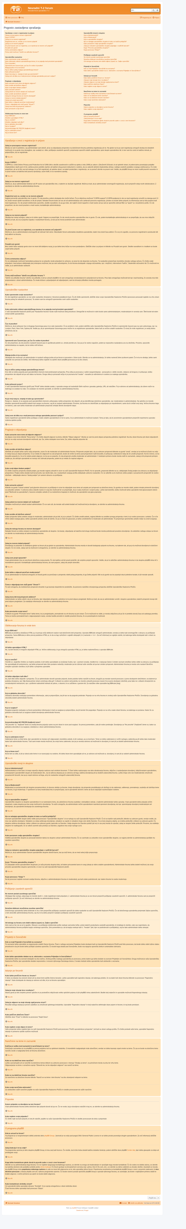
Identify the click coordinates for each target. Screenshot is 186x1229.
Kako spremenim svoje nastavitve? (16, 59)
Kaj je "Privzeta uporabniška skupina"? (96, 48)
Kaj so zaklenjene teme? (13, 130)
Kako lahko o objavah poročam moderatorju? (20, 102)
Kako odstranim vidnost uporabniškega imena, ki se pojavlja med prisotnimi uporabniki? (33, 61)
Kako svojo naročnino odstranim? (95, 100)
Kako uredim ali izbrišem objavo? (16, 85)
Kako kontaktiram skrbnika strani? (95, 122)
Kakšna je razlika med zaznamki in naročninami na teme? (103, 93)
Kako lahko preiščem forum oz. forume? (97, 78)
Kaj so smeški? (10, 120)
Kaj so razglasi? (10, 126)
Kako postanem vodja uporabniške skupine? (98, 43)
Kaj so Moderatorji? (90, 37)
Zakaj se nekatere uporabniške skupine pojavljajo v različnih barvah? (106, 46)
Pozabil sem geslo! (11, 48)
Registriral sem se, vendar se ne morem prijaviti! (21, 41)
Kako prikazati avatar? (12, 72)
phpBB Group (49, 1136)
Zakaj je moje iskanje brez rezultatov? (96, 80)
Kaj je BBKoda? (10, 115)
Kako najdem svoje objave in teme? (95, 86)
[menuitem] (21, 17)
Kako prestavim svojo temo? (14, 108)
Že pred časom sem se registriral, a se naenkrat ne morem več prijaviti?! (29, 46)
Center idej (131, 1150)
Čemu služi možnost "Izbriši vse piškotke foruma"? (22, 52)
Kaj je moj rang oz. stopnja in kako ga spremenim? (21, 74)
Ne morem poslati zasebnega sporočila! (97, 57)
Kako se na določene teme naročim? (96, 95)
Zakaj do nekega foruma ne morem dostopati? (20, 96)
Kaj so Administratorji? (91, 35)
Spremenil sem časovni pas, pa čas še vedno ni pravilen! (24, 65)
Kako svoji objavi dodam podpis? (16, 87)
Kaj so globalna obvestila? (13, 124)
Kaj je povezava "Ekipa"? (92, 50)
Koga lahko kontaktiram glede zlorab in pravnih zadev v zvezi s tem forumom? (109, 120)
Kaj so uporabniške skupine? (93, 39)
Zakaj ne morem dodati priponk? (15, 98)
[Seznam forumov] (16, 9)
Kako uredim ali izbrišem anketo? (16, 94)
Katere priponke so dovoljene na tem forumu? (99, 107)
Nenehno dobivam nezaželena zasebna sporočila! (100, 59)
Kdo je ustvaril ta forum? (92, 116)
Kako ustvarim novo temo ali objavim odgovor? (20, 83)
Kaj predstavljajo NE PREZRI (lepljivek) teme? (20, 128)
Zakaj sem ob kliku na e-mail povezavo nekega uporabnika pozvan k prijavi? (30, 76)
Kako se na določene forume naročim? (96, 97)
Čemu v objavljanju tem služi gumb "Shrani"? (19, 104)
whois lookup (45, 1167)
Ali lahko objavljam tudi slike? (14, 122)
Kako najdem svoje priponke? (93, 109)
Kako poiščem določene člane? (94, 84)
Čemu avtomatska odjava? (14, 50)
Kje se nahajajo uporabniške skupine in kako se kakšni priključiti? (105, 41)
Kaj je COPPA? (10, 37)
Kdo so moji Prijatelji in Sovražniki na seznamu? (99, 68)
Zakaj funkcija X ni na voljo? (93, 118)
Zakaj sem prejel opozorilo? (14, 100)
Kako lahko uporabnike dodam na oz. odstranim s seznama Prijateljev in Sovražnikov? (112, 70)
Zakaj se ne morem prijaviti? (14, 43)
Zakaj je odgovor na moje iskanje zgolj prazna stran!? (101, 82)
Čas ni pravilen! (10, 63)
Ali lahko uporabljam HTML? (14, 118)
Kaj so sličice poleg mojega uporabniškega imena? (21, 70)
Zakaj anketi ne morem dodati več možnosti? (20, 91)
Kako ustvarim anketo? (12, 89)
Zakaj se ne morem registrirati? (15, 39)
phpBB (74, 1208)
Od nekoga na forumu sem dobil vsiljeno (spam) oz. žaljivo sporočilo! (106, 61)
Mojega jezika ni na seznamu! (15, 67)
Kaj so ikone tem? (11, 132)
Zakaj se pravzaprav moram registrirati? (18, 35)
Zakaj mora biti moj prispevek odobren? (18, 106)
